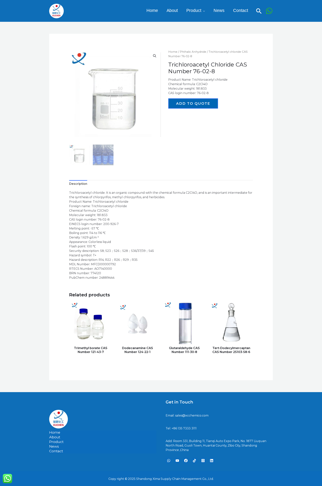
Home (172, 51)
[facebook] (186, 460)
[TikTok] (194, 460)
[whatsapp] (169, 460)
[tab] (78, 184)
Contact (56, 451)
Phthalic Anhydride (193, 51)
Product (193, 11)
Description (78, 184)
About (54, 437)
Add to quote (193, 103)
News (54, 446)
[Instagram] (203, 460)
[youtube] (177, 460)
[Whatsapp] (269, 11)
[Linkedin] (212, 460)
